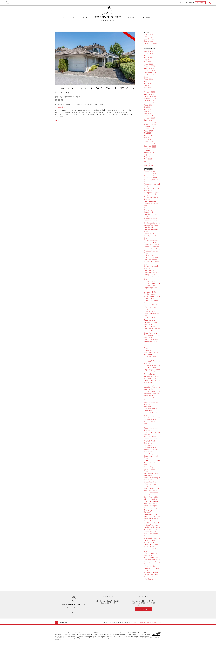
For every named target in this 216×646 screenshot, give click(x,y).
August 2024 (148, 105)
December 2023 (150, 122)
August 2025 (148, 79)
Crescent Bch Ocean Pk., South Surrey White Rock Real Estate (152, 294)
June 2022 (148, 159)
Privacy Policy (135, 622)
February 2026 (149, 66)
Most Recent (148, 51)
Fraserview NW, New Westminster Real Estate (151, 346)
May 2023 (147, 137)
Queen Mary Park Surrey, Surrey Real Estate (151, 456)
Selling (129, 17)
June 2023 (148, 135)
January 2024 (149, 120)
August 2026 (148, 53)
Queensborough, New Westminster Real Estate (152, 463)
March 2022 (148, 165)
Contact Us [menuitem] (151, 17)
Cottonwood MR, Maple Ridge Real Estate (150, 288)
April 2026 (148, 62)
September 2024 (150, 103)
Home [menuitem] (62, 17)
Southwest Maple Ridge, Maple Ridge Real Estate (151, 508)
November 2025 (150, 73)
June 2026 (148, 57)
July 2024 (147, 107)
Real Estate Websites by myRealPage (150, 622)
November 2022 (150, 148)
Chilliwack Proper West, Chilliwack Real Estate (152, 262)
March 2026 (148, 64)
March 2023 (148, 142)
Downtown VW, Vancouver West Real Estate (151, 314)
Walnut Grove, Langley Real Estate (71, 98)
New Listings (148, 37)
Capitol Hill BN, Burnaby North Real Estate (151, 236)
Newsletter (148, 411)
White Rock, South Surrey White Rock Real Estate (152, 568)
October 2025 (149, 75)
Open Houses (149, 39)
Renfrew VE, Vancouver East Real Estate (151, 469)
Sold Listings (148, 41)
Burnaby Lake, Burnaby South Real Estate (151, 229)
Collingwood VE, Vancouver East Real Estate (151, 277)
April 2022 (148, 163)
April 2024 (148, 114)
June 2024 (148, 109)
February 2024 (149, 118)
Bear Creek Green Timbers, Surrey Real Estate (151, 204)
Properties (71, 17)
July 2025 (147, 81)
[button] (210, 3)
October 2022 (149, 150)
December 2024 (150, 96)
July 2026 (147, 55)
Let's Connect (143, 609)
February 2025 (149, 92)
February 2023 (149, 144)
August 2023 (148, 131)
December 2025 (150, 70)
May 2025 (147, 85)
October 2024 (149, 101)
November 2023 (150, 124)
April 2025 (148, 88)
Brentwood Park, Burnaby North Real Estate (151, 214)
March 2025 (148, 90)
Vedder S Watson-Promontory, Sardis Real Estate (151, 534)
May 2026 (147, 60)
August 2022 (148, 155)
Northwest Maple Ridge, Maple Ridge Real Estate (151, 428)
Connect (200, 2)
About (139, 17)
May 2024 (147, 111)
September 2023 (150, 129)
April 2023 (148, 139)
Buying (82, 17)
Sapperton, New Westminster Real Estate (150, 484)
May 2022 (147, 161)
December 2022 (150, 146)
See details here (61, 107)
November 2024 (150, 98)
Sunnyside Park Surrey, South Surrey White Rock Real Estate (152, 519)
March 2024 (148, 116)
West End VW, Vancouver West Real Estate (151, 549)
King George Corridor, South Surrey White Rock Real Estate (152, 372)
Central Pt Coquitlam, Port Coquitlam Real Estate (152, 251)
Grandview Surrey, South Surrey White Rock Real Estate (151, 352)
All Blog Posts (148, 35)
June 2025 (148, 83)
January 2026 (149, 68)
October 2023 (149, 126)
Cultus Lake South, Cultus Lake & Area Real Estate (151, 301)
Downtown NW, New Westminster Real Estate (151, 307)
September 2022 (150, 152)
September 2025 (150, 77)
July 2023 (147, 133)
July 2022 (147, 157)
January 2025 (149, 94)
